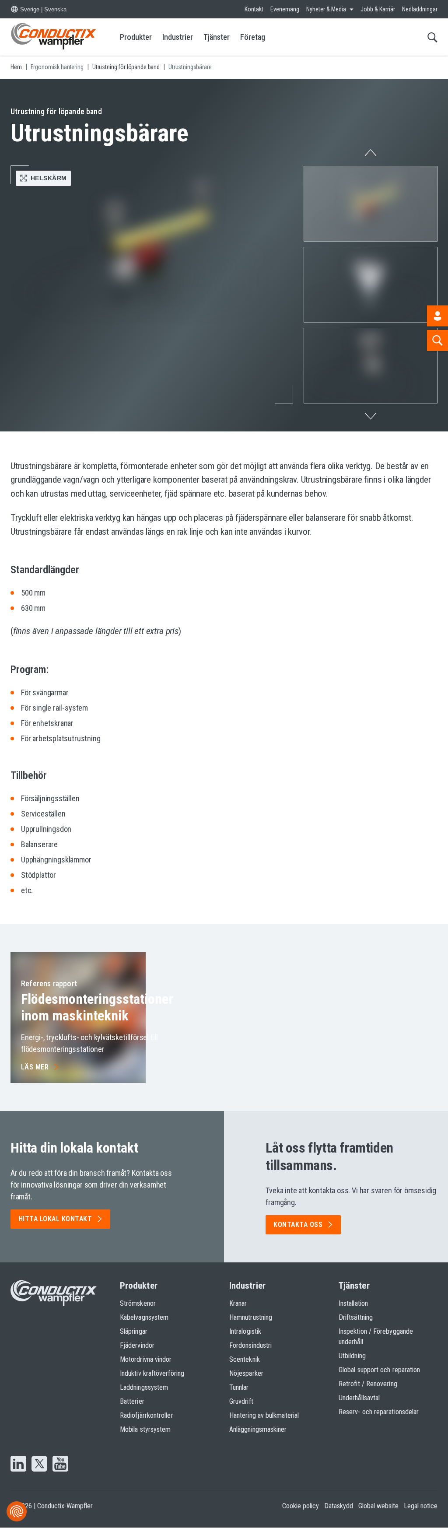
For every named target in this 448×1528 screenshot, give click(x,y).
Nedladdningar (420, 9)
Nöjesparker (246, 1373)
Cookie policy (300, 1506)
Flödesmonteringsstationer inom (97, 1007)
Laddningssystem (144, 1387)
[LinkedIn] (18, 1464)
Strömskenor (138, 1303)
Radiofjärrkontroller (146, 1415)
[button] (371, 204)
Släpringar (133, 1331)
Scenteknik (244, 1359)
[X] (39, 1464)
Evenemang (284, 9)
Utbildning (352, 1356)
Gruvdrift (241, 1401)
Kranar (238, 1303)
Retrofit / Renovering (368, 1384)
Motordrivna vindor (146, 1359)
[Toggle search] (432, 37)
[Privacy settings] (17, 1511)
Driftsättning (356, 1317)
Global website (378, 1506)
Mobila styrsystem (145, 1429)
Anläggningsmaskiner (258, 1429)
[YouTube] (60, 1464)
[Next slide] (370, 418)
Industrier (177, 37)
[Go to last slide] (370, 150)
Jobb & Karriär (377, 9)
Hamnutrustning (250, 1317)
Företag (252, 37)
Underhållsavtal (359, 1398)
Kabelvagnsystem (144, 1317)
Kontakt (254, 9)
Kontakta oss (297, 1224)
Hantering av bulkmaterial (264, 1415)
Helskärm (48, 178)
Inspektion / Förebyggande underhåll (376, 1336)
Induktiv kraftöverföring (152, 1373)
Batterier (132, 1401)
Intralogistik (245, 1331)
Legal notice (421, 1506)
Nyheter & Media (326, 9)
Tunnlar (239, 1387)
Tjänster (216, 37)
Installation (353, 1303)
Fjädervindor (137, 1345)
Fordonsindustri (250, 1345)
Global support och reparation (379, 1370)
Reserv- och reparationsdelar (379, 1412)
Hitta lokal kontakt (55, 1219)
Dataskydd (338, 1506)
